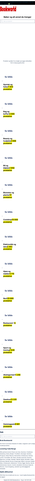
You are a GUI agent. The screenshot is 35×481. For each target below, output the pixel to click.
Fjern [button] (11, 4)
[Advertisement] (17, 41)
